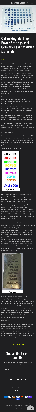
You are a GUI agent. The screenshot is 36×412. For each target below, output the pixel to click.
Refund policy (29, 403)
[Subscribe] (31, 370)
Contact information (19, 408)
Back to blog (19, 344)
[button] (3, 3)
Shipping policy (28, 405)
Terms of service (18, 405)
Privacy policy (9, 405)
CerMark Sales (11, 403)
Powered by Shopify (19, 403)
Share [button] (4, 59)
